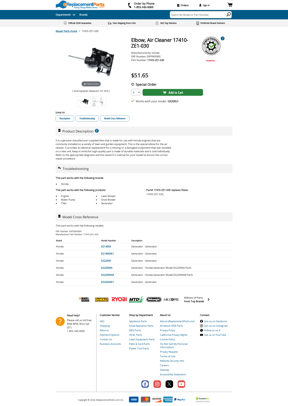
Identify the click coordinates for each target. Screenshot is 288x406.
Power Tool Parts (139, 348)
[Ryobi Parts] (119, 299)
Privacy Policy (167, 330)
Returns (104, 330)
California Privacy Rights (173, 335)
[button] (230, 5)
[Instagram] (157, 384)
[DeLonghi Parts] (153, 299)
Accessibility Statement (173, 374)
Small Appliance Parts (141, 325)
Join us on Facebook (215, 321)
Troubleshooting (87, 118)
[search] (228, 14)
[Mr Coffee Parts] (171, 299)
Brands (83, 14)
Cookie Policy (167, 339)
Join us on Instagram (216, 325)
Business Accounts (110, 344)
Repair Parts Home (66, 31)
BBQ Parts (135, 330)
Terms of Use (167, 356)
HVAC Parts (135, 335)
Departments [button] (63, 14)
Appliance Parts (138, 321)
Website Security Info (172, 360)
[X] (169, 384)
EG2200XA (106, 267)
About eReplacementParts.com (177, 321)
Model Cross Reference (114, 118)
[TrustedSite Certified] (202, 399)
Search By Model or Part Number (190, 14)
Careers (164, 365)
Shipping (105, 325)
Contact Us (106, 339)
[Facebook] (145, 384)
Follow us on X (212, 330)
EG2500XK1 (107, 282)
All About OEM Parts (171, 325)
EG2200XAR (107, 275)
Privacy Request (169, 351)
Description (65, 118)
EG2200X (106, 260)
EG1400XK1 (107, 253)
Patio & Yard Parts (139, 344)
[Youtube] (181, 384)
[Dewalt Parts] (101, 299)
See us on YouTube (215, 335)
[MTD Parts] (136, 299)
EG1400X (106, 246)
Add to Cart (176, 92)
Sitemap (164, 370)
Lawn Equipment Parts (142, 339)
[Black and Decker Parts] (84, 299)
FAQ (102, 321)
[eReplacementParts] (80, 4)
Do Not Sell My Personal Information (174, 345)
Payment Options (109, 335)
